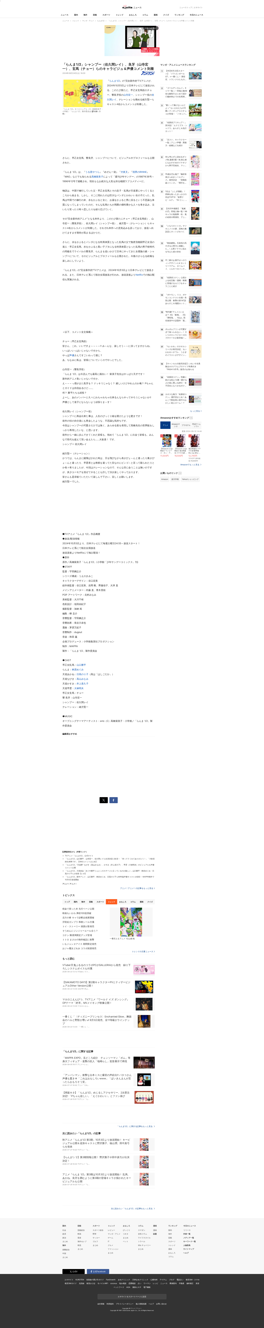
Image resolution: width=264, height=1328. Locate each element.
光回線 (81, 1283)
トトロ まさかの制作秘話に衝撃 (78, 939)
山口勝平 (81, 665)
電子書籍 (146, 1287)
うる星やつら (92, 172)
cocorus (113, 1283)
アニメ (165, 425)
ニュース (64, 15)
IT (108, 1241)
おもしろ (133, 15)
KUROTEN (79, 1280)
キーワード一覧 (189, 1241)
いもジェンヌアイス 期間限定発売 (79, 944)
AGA (128, 1287)
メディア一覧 (188, 1238)
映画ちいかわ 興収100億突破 (76, 913)
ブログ (171, 1280)
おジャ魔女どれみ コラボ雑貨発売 (79, 948)
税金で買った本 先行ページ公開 (78, 908)
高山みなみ (82, 679)
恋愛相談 (132, 1283)
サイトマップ (188, 1249)
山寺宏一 (128, 94)
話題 (155, 1234)
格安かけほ (90, 1283)
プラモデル (186, 425)
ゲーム (110, 1238)
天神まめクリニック (140, 1280)
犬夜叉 (124, 172)
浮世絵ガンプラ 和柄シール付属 (78, 922)
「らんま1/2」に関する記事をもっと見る (135, 1126)
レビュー (111, 1230)
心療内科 (153, 1280)
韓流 (79, 1245)
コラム (145, 15)
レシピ (155, 1283)
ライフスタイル (144, 1238)
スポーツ (106, 15)
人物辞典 (186, 1245)
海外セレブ (82, 1241)
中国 (64, 1253)
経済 (64, 1234)
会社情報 (100, 1304)
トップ (67, 902)
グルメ (110, 1245)
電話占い (180, 1280)
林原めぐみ (78, 669)
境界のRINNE (140, 172)
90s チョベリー (144, 1245)
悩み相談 (122, 1283)
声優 (71, 355)
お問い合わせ (161, 1304)
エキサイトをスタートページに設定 (132, 1296)
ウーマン (147, 1283)
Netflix (139, 274)
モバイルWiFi (102, 1283)
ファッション (113, 1249)
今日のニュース (196, 15)
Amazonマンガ (176, 425)
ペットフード (119, 1287)
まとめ (65, 1241)
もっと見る (195, 411)
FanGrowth (111, 1280)
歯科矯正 (189, 1283)
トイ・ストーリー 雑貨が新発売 (78, 926)
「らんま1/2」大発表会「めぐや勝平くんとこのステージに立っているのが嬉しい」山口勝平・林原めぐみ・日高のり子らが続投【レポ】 (109, 872)
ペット (125, 1241)
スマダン (141, 1230)
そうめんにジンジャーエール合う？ (80, 930)
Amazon (164, 479)
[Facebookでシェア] (114, 800)
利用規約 (110, 1304)
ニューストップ (185, 7)
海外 (85, 15)
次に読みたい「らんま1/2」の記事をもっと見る (132, 1208)
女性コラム (142, 1234)
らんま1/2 (114, 80)
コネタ (125, 1234)
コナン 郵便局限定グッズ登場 (77, 935)
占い (139, 1283)
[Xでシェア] (104, 800)
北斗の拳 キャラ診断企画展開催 (78, 917)
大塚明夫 (79, 688)
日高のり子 (82, 674)
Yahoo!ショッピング (190, 479)
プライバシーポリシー (125, 1304)
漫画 (156, 15)
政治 (64, 1238)
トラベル (141, 1241)
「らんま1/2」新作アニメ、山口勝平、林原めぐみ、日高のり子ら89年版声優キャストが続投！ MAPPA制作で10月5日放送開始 (109, 878)
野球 (94, 1234)
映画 (79, 1234)
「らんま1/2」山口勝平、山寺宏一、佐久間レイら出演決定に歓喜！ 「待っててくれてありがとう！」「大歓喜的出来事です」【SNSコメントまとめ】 (110, 860)
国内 (76, 15)
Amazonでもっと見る (189, 464)
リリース (187, 1230)
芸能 (95, 15)
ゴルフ (95, 1241)
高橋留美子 (97, 176)
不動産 (181, 1283)
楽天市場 (175, 479)
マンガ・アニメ (114, 1234)
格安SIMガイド (71, 1283)
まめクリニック (124, 1280)
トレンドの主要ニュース (142, 951)
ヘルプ (186, 1253)
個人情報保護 (141, 1304)
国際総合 (66, 1250)
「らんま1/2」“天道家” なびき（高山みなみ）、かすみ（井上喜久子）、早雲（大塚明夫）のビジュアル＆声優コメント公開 (109, 866)
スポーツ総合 (98, 1230)
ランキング (179, 15)
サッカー (96, 1238)
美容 (197, 1283)
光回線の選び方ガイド (95, 1280)
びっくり (126, 1230)
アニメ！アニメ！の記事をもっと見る (136, 888)
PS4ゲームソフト (196, 425)
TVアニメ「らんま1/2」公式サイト (79, 856)
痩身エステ (136, 1287)
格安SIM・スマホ (193, 1280)
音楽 (79, 1238)
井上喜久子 (82, 683)
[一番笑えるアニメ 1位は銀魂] (131, 922)
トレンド (119, 15)
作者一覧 (186, 1234)
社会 (64, 1230)
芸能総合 (81, 1230)
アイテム (163, 1280)
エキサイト (198, 7)
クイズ (166, 15)
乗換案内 (173, 1283)
